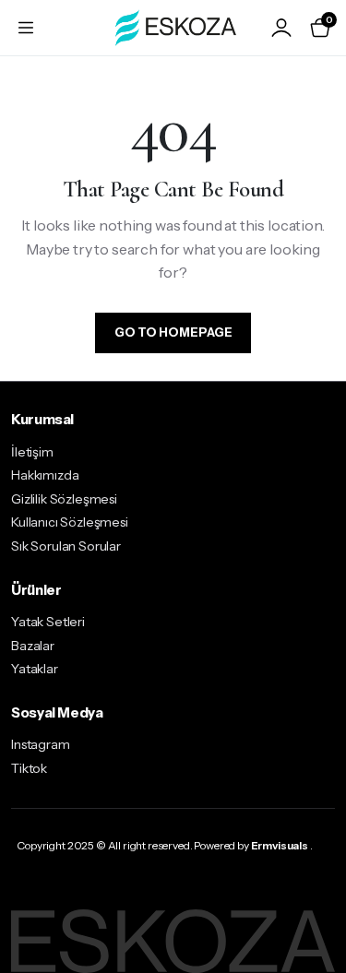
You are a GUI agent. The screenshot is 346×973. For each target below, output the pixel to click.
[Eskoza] (173, 27)
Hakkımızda (44, 475)
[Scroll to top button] (316, 890)
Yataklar (34, 668)
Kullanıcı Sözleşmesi (69, 522)
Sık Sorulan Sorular (66, 546)
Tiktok (29, 768)
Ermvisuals (279, 845)
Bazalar (32, 645)
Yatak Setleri (48, 621)
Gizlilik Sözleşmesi (64, 499)
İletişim (32, 452)
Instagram (40, 744)
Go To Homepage (173, 332)
